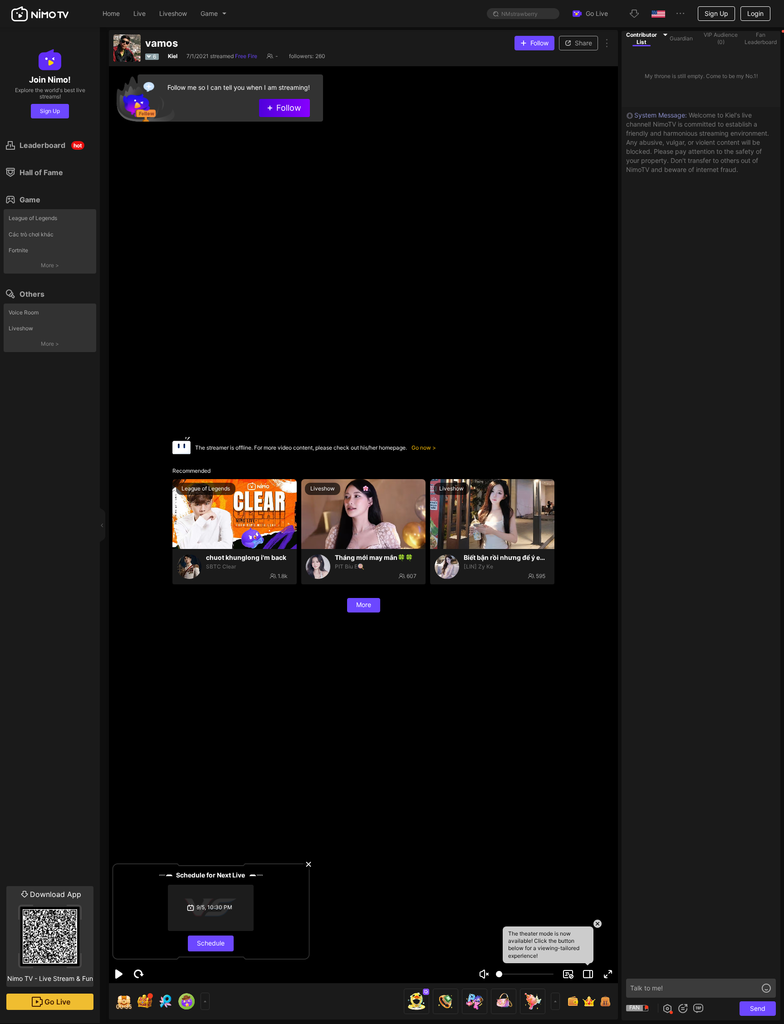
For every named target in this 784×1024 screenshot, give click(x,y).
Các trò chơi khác (31, 234)
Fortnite (18, 250)
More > (50, 265)
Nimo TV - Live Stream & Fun (50, 936)
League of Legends (33, 218)
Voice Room (24, 312)
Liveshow (21, 328)
